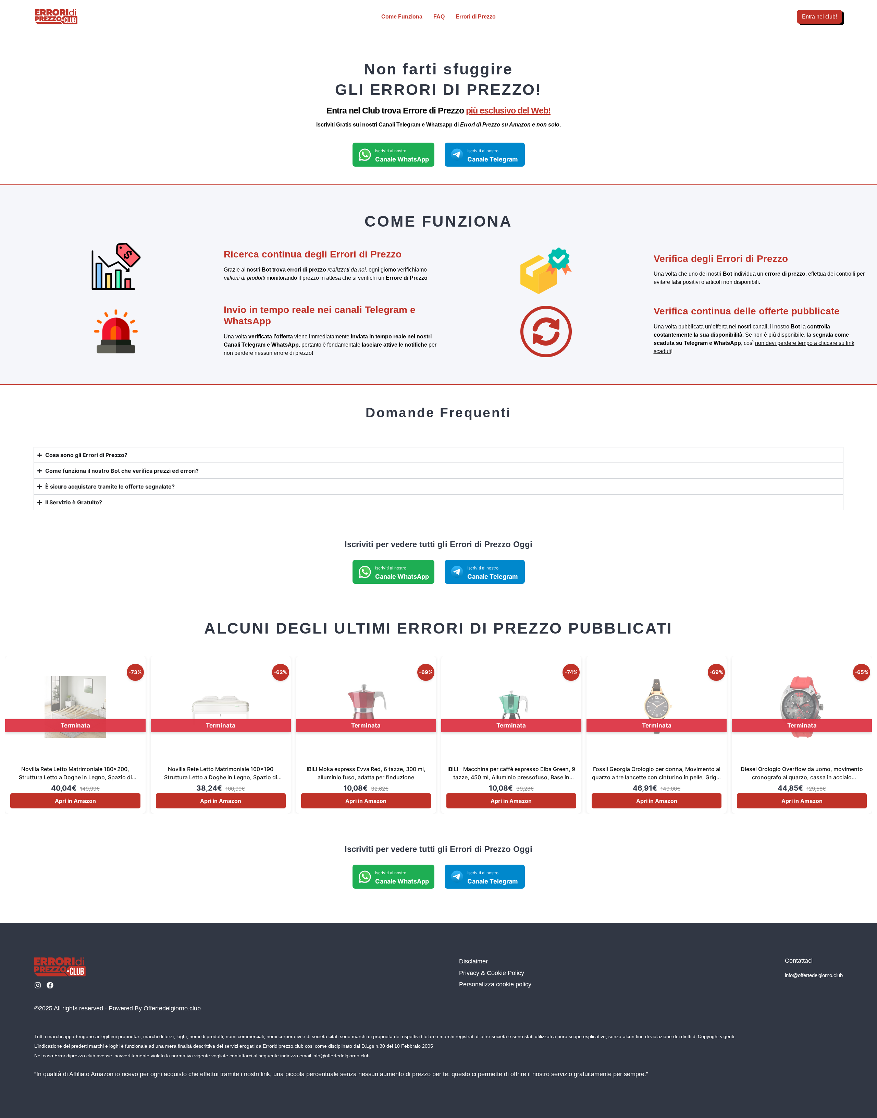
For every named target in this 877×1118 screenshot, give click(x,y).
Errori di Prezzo (476, 17)
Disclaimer (473, 961)
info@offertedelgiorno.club (814, 975)
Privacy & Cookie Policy (491, 973)
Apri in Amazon (75, 800)
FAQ (439, 17)
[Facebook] (50, 985)
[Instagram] (37, 985)
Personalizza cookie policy (495, 984)
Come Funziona (401, 17)
